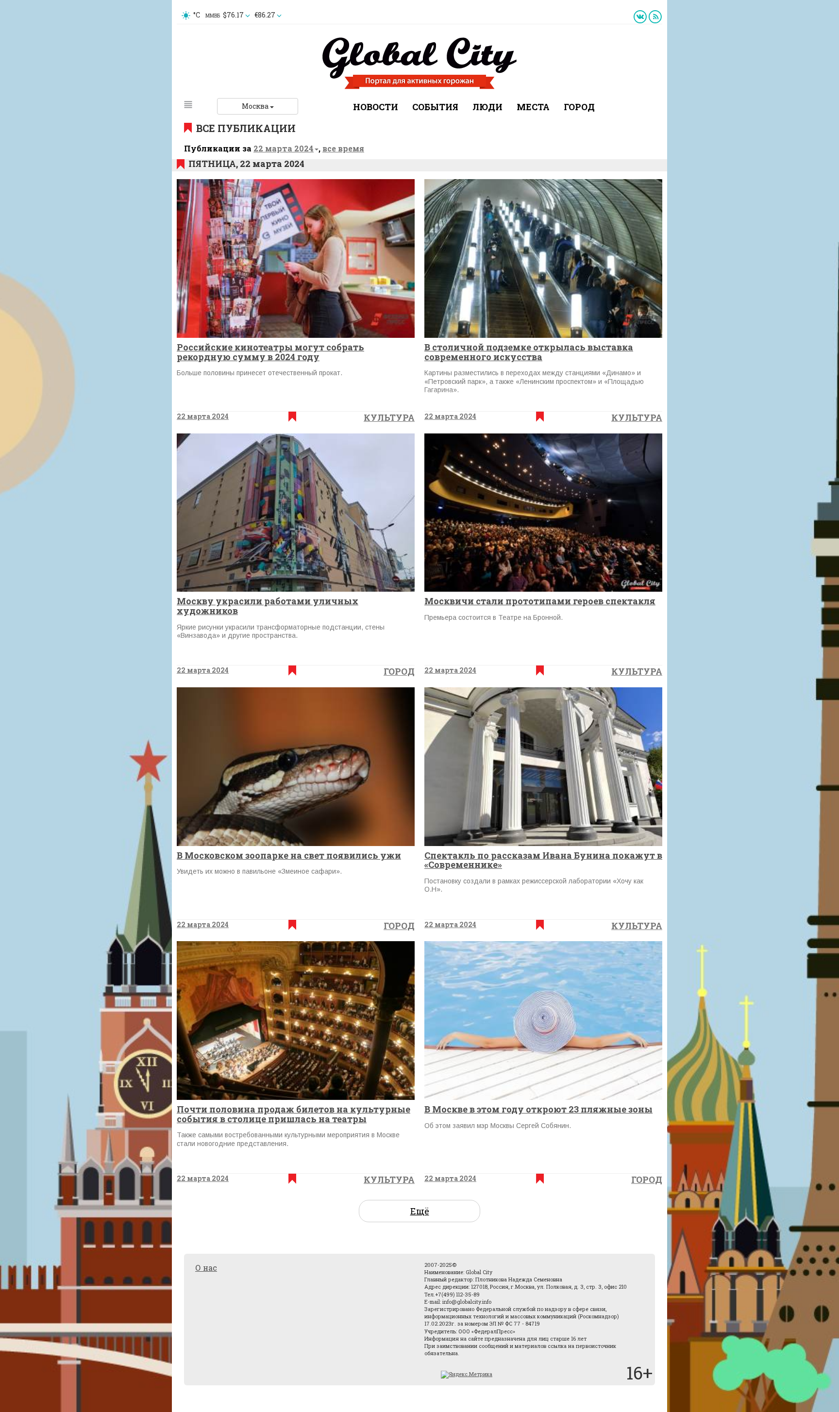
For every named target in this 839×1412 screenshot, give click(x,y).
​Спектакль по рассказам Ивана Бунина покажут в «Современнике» (543, 860)
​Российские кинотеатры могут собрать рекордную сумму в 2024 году (270, 352)
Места (533, 107)
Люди (487, 107)
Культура (389, 417)
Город (579, 107)
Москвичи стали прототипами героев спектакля (539, 601)
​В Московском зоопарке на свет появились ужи (289, 855)
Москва (256, 106)
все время (343, 148)
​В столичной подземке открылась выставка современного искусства (528, 352)
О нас (206, 1267)
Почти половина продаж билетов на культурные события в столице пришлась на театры (293, 1114)
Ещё (419, 1211)
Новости (375, 107)
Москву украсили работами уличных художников (267, 605)
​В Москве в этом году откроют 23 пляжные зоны (538, 1109)
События (435, 107)
